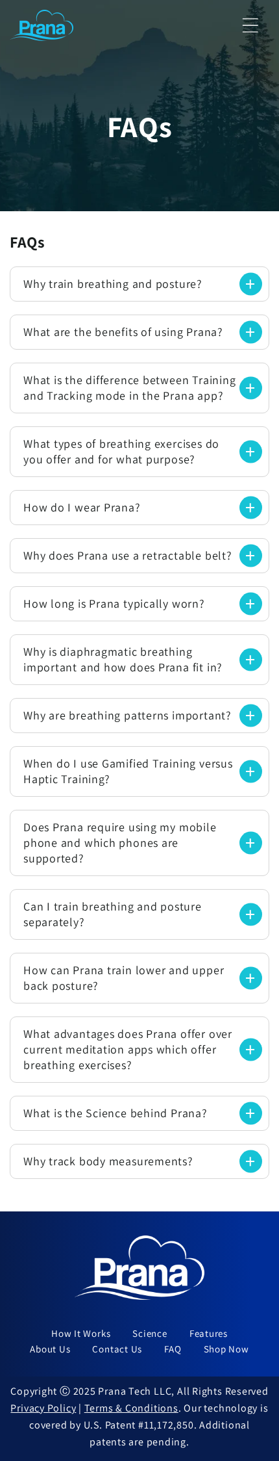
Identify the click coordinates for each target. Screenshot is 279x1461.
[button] (250, 25)
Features (208, 1333)
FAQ (172, 1349)
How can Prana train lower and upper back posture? (123, 978)
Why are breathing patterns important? (127, 715)
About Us (50, 1349)
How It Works (80, 1333)
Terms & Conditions (131, 1408)
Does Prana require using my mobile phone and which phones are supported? (120, 843)
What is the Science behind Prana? (115, 1112)
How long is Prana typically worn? (114, 603)
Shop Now (226, 1349)
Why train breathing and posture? (112, 283)
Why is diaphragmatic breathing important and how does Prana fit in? (123, 659)
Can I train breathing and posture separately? (112, 914)
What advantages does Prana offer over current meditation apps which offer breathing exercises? (127, 1049)
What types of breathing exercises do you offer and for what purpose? (121, 451)
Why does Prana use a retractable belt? (127, 555)
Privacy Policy (43, 1408)
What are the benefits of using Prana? (123, 331)
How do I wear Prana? (82, 507)
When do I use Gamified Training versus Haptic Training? (128, 771)
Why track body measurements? (108, 1161)
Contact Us (117, 1349)
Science (149, 1333)
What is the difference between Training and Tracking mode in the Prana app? (129, 387)
